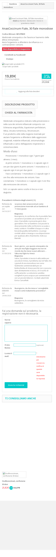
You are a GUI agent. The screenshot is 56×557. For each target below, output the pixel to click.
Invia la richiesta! (16, 385)
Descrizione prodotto (20, 104)
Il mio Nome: (7, 346)
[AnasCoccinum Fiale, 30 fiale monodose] (26, 18)
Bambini (23, 21)
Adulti (32, 23)
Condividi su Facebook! (15, 55)
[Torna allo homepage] (4, 4)
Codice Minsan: (9, 34)
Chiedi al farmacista (18, 112)
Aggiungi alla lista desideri (29, 91)
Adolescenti (31, 21)
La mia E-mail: (8, 354)
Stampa (9, 59)
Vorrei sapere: (8, 321)
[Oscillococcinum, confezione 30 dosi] (14, 474)
